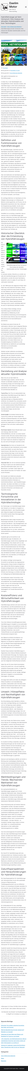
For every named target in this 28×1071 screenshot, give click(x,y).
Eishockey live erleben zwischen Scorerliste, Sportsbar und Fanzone (12, 1026)
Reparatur (3, 1061)
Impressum (21, 1068)
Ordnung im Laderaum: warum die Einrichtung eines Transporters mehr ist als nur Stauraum (13, 1046)
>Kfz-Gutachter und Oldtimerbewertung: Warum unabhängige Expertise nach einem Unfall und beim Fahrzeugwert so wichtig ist (13, 1040)
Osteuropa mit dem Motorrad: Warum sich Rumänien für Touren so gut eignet (12, 1035)
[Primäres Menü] (26, 7)
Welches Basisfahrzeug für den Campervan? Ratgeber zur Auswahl (12, 1031)
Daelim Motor (15, 1068)
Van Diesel (5, 68)
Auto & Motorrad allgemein (16, 73)
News (2, 1058)
